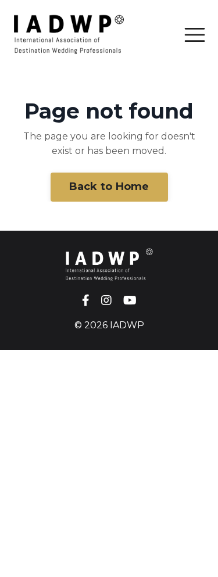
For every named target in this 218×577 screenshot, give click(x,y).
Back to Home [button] (109, 186)
